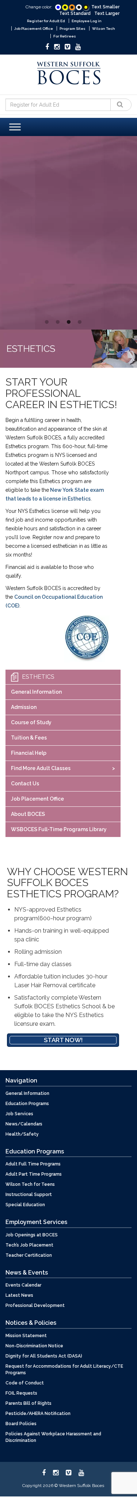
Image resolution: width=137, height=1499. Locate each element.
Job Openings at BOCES (31, 1234)
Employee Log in (87, 21)
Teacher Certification (28, 1255)
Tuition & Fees (29, 738)
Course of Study (31, 722)
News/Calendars (23, 1124)
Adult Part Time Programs (33, 1174)
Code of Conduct (24, 1383)
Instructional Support (28, 1194)
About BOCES (28, 814)
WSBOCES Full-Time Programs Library (59, 829)
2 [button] (57, 322)
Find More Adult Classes (41, 768)
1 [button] (46, 322)
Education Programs (27, 1103)
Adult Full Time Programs (33, 1164)
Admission (24, 707)
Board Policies (21, 1423)
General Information (36, 692)
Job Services (19, 1113)
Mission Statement (26, 1335)
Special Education (25, 1204)
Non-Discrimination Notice (34, 1345)
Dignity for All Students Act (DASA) (43, 1356)
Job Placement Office (33, 29)
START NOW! (49, 301)
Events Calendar (23, 1285)
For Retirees (64, 36)
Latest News (19, 1295)
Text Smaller (105, 6)
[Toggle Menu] (15, 126)
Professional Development (35, 1305)
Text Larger (106, 13)
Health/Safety (22, 1134)
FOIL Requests (21, 1393)
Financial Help (28, 753)
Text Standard (75, 13)
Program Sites (72, 29)
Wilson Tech (103, 29)
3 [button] (68, 322)
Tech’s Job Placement (29, 1245)
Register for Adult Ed (46, 21)
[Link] (58, 7)
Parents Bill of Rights (28, 1403)
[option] (63, 230)
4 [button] (79, 322)
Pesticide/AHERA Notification (38, 1413)
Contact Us (25, 783)
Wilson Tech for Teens (30, 1184)
